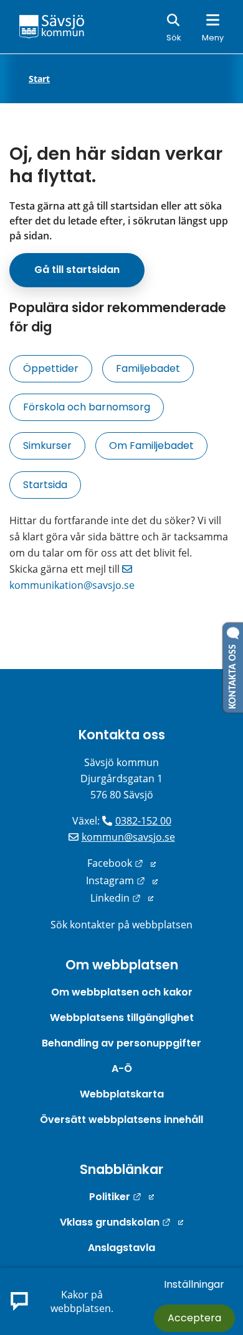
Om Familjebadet (151, 445)
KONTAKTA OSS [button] (233, 674)
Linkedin (121, 898)
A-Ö (122, 1068)
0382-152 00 (143, 821)
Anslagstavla (121, 1247)
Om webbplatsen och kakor (122, 992)
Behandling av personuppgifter (121, 1043)
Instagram (122, 880)
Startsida (45, 485)
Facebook (121, 863)
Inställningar (194, 1284)
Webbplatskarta (122, 1094)
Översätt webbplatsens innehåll (121, 1119)
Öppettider (51, 368)
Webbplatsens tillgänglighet (122, 1017)
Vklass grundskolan (121, 1222)
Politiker (121, 1196)
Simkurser (47, 445)
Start (39, 79)
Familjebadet (148, 368)
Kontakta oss (122, 735)
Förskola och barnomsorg (86, 407)
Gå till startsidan (77, 269)
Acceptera (194, 1318)
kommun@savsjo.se (128, 837)
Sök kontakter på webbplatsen (121, 924)
